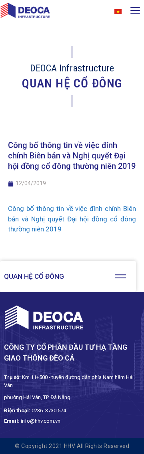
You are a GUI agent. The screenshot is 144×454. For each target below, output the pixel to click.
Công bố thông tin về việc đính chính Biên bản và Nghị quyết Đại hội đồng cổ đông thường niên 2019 (72, 219)
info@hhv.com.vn (40, 421)
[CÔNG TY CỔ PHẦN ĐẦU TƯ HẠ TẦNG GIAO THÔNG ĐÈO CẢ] (25, 12)
